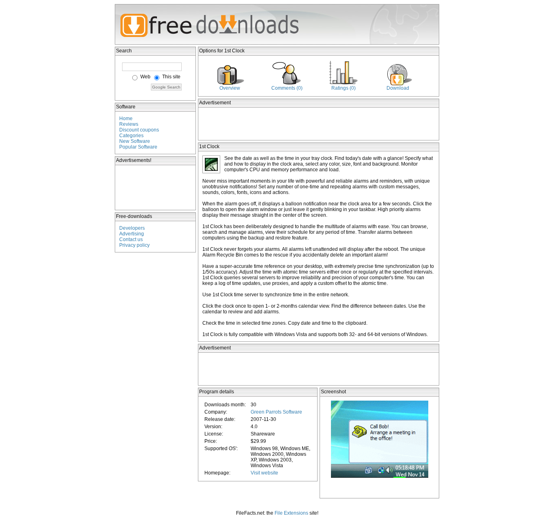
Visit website (264, 473)
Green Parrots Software (276, 412)
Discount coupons (139, 130)
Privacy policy (134, 245)
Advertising (131, 234)
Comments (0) (287, 88)
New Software (134, 141)
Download (398, 88)
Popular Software (138, 147)
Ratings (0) (343, 88)
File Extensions (291, 513)
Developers (132, 228)
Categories (131, 135)
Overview (229, 88)
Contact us (131, 239)
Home (126, 118)
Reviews (128, 124)
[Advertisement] (155, 187)
